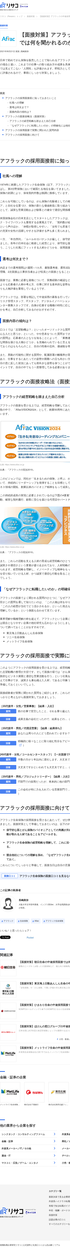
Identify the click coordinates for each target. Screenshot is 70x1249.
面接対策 (31, 16)
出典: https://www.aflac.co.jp (12, 464)
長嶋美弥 (23, 900)
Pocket (30, 937)
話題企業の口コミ (57, 1219)
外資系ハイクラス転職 (59, 1201)
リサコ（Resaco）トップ (11, 16)
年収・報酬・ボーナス (59, 1210)
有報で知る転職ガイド (59, 1205)
